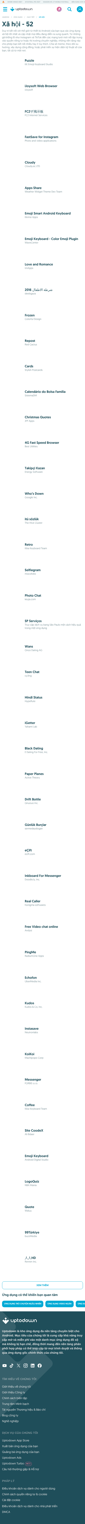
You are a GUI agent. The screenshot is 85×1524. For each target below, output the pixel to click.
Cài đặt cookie (11, 1500)
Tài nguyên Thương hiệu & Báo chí (23, 1409)
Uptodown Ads (11, 1457)
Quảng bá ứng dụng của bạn (20, 1452)
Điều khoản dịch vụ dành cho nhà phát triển (29, 1506)
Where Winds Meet (14, 2)
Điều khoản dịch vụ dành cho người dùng (28, 1488)
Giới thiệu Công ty (13, 1392)
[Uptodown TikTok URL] (11, 1366)
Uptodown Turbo (16, 1463)
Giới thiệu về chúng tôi (16, 1386)
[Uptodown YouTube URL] (4, 1366)
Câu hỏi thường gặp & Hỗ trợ (20, 1469)
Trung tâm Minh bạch (15, 1404)
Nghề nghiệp (10, 1421)
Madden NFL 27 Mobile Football (56, 2)
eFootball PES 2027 (32, 2)
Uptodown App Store (15, 1440)
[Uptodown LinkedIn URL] (32, 1366)
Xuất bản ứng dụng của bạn (20, 1446)
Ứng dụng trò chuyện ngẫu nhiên (22, 1304)
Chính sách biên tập (14, 1398)
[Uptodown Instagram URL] (25, 1366)
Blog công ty (10, 1415)
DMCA (6, 1512)
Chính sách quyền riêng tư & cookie (24, 1494)
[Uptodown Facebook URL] (39, 1366)
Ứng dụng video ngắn (59, 1304)
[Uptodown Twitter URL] (18, 1366)
